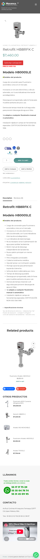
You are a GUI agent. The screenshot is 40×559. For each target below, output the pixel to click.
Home (5, 45)
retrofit (28, 182)
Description (7, 198)
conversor (14, 182)
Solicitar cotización (13, 63)
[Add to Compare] (33, 347)
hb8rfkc (22, 182)
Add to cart (23, 160)
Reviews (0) (18, 198)
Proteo (5, 556)
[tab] (8, 198)
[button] (36, 555)
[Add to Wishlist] (33, 343)
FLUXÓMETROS (14, 45)
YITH (32, 556)
